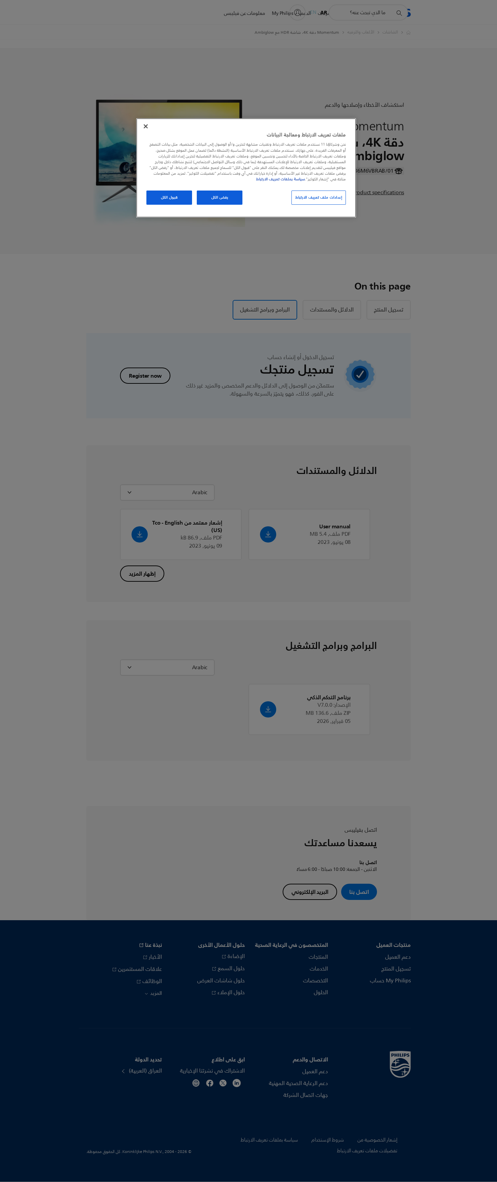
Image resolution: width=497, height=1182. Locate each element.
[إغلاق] (145, 126)
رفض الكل (219, 197)
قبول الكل (169, 197)
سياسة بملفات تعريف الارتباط (280, 179)
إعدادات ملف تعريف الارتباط (318, 197)
